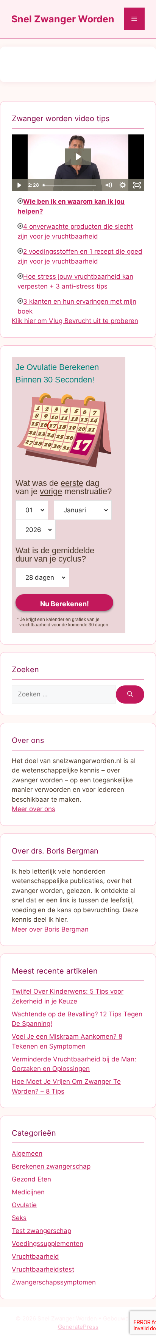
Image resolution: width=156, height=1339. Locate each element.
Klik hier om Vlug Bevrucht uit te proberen (75, 321)
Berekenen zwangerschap (51, 1166)
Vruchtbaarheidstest (43, 1269)
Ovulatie (24, 1205)
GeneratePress (78, 1326)
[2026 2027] (36, 530)
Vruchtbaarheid (35, 1256)
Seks (19, 1218)
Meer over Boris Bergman (50, 929)
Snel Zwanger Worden (62, 19)
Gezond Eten (31, 1179)
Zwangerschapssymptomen (54, 1282)
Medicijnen (28, 1192)
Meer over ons (33, 809)
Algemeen (27, 1153)
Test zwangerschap (41, 1230)
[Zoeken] (130, 694)
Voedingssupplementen (47, 1243)
